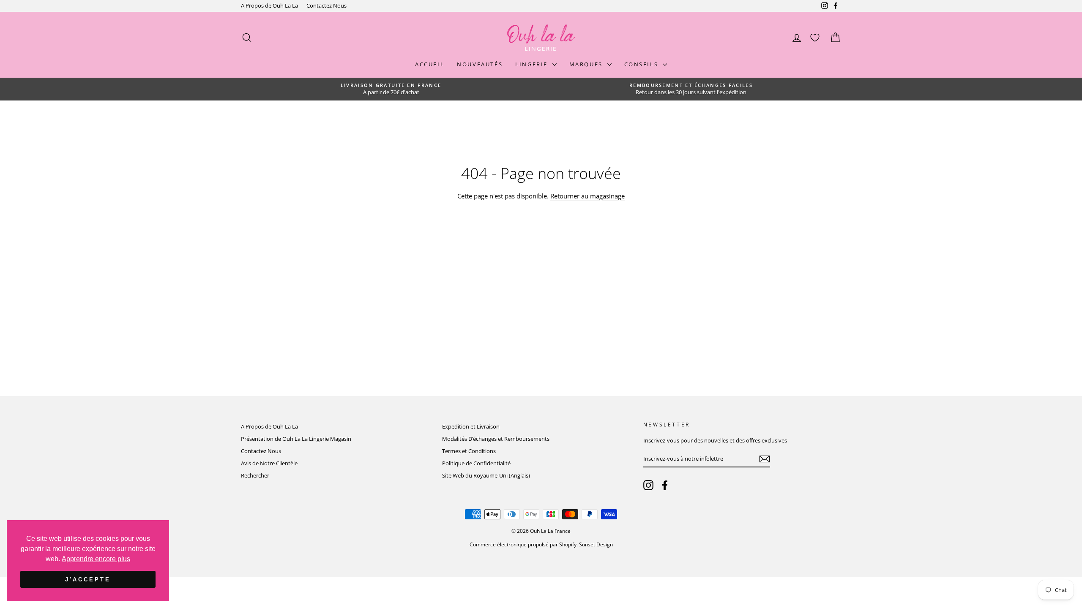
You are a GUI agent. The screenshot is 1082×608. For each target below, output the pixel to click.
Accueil (429, 64)
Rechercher (255, 475)
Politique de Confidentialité (476, 463)
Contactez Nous (326, 5)
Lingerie (532, 64)
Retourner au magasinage (587, 196)
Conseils (642, 64)
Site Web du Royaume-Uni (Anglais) (486, 475)
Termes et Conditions (469, 451)
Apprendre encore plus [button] (96, 558)
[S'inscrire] (764, 459)
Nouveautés (480, 64)
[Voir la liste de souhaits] (815, 37)
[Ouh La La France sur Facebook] (665, 485)
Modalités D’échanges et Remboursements (495, 438)
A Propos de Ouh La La (269, 5)
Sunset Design (596, 544)
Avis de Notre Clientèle (269, 463)
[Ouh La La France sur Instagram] (648, 485)
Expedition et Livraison (471, 426)
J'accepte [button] (87, 579)
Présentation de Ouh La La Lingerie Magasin (296, 438)
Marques (587, 64)
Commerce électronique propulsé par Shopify (523, 544)
